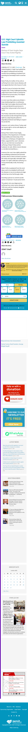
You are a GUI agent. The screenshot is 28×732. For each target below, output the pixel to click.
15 (4, 582)
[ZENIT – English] (8, 3)
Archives (4, 58)
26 (17, 585)
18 (14, 582)
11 (14, 579)
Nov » (7, 591)
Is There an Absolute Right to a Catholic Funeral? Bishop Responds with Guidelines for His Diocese (16, 511)
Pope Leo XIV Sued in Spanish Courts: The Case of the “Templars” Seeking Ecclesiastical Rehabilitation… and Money (17, 492)
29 (4, 587)
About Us (9, 706)
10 (10, 579)
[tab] (8, 674)
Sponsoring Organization (6, 709)
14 (23, 579)
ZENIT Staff (19, 56)
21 (23, 582)
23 (7, 585)
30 (7, 587)
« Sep (4, 591)
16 (7, 582)
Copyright (24, 709)
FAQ (14, 706)
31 (10, 587)
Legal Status (17, 709)
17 (10, 582)
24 (10, 585)
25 (14, 585)
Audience (18, 706)
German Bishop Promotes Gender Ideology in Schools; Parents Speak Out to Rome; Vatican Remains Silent (17, 502)
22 (4, 585)
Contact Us (14, 712)
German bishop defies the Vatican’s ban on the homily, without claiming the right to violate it (15, 521)
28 (23, 585)
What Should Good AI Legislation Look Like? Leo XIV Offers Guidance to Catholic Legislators (13, 447)
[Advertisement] (14, 21)
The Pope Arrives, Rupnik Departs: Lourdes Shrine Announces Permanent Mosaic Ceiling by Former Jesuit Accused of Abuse (13, 467)
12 (17, 579)
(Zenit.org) (19, 67)
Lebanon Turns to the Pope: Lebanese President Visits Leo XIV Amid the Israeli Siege (8, 617)
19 (17, 582)
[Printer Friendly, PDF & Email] (5, 193)
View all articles (6, 258)
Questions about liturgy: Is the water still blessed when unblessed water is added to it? (16, 483)
